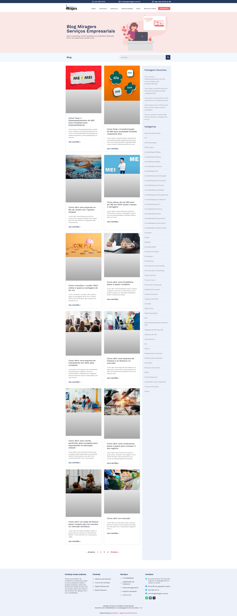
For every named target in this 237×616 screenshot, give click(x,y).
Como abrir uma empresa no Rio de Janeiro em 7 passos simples (82, 209)
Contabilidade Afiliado (153, 152)
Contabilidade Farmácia (153, 166)
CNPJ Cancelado (151, 143)
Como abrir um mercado (118, 518)
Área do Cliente (150, 8)
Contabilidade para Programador (156, 195)
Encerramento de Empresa (155, 266)
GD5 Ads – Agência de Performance (124, 613)
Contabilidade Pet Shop (153, 209)
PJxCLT (147, 349)
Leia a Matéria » (75, 142)
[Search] (168, 57)
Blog (138, 8)
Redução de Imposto (152, 368)
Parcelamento (150, 339)
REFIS (147, 372)
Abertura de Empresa (152, 133)
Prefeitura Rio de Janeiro (154, 358)
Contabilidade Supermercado (155, 228)
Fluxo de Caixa (150, 280)
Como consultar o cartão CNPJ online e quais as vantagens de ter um (83, 287)
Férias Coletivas (150, 275)
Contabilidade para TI (152, 204)
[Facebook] (150, 598)
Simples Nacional (151, 377)
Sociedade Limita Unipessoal (155, 382)
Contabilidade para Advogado (155, 176)
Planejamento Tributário (153, 353)
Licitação (148, 304)
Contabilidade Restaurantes (155, 218)
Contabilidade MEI (151, 171)
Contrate (103, 8)
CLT (146, 138)
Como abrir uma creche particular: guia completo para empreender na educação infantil (83, 444)
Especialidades (127, 8)
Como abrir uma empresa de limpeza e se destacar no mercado (120, 360)
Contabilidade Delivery (153, 157)
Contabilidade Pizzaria (153, 214)
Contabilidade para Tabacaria (155, 199)
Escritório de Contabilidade (155, 271)
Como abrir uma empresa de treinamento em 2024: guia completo (82, 362)
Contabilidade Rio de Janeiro (155, 223)
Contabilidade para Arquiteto (155, 180)
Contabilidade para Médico (154, 190)
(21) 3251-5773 (100, 2)
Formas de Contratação (153, 285)
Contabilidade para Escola (154, 185)
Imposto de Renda (151, 299)
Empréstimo (149, 261)
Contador (148, 233)
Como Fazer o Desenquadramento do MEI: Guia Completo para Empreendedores (82, 121)
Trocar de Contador (152, 386)
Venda (147, 391)
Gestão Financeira (151, 294)
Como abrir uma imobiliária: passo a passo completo (120, 283)
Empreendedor (150, 247)
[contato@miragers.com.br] (119, 2)
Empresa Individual (152, 252)
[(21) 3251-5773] (93, 2)
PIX (146, 344)
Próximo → (115, 552)
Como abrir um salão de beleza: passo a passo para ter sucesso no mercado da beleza (84, 524)
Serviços (114, 8)
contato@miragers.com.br (130, 2)
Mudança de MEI (151, 334)
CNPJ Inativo (149, 147)
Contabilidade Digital (152, 162)
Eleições (148, 242)
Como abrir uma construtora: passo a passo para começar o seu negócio (121, 445)
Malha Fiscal (149, 308)
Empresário (149, 256)
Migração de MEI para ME (154, 330)
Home (93, 8)
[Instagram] (154, 598)
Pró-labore (148, 363)
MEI (146, 318)
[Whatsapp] (146, 598)
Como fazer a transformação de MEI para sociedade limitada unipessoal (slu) (122, 131)
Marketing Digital (151, 313)
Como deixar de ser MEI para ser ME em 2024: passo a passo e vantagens (122, 204)
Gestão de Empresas (152, 289)
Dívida (147, 237)
